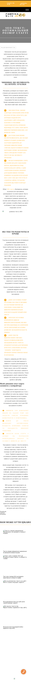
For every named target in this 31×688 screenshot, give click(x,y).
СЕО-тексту (10, 189)
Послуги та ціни (15, 657)
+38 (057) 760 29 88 (10, 3)
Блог (15, 665)
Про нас (15, 653)
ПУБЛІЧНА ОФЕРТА (15, 669)
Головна (15, 649)
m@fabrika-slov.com (23, 4)
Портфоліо (15, 661)
